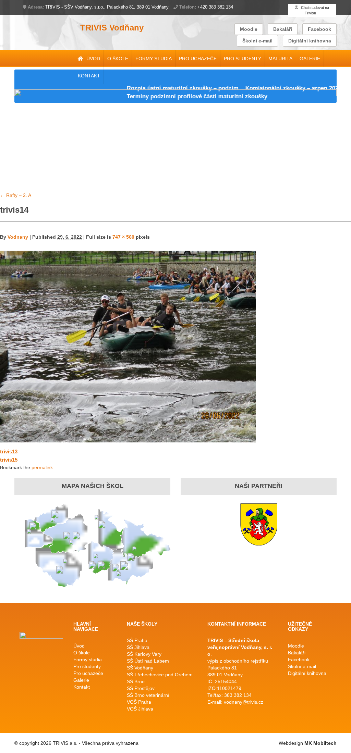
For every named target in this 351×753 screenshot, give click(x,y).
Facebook (319, 29)
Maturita (280, 58)
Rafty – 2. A (15, 195)
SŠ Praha (137, 640)
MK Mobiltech (320, 743)
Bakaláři (282, 29)
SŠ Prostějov (141, 688)
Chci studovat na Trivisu (314, 10)
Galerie (310, 58)
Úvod (92, 58)
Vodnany (18, 237)
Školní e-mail (257, 40)
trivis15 (8, 460)
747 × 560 (123, 237)
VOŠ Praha (139, 702)
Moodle (248, 29)
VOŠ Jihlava (140, 709)
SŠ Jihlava (138, 647)
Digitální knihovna (309, 40)
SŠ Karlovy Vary (144, 654)
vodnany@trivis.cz (243, 702)
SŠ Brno (136, 681)
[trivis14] (128, 346)
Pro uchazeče (198, 58)
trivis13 (8, 451)
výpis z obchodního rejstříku (237, 661)
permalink (42, 467)
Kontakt (89, 75)
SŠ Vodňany (140, 667)
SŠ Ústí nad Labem (148, 661)
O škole (117, 58)
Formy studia (153, 58)
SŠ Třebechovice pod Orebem (160, 674)
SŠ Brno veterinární (148, 695)
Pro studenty (242, 58)
